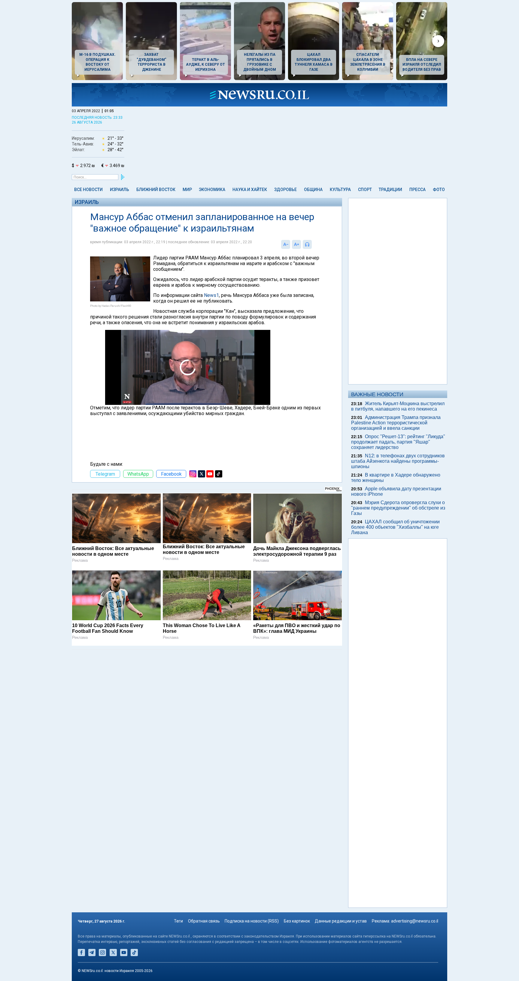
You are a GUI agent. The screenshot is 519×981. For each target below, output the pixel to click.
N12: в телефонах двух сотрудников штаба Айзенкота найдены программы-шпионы (398, 461)
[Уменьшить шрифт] (285, 244)
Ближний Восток (155, 189)
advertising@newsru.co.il (414, 921)
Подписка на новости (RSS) (252, 921)
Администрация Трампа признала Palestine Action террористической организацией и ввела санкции (396, 423)
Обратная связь (204, 921)
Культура (340, 189)
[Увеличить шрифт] (296, 244)
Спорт (365, 189)
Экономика (212, 189)
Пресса (417, 189)
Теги (178, 921)
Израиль (119, 189)
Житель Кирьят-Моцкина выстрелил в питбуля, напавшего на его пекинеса (398, 406)
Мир (187, 189)
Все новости (88, 189)
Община (313, 189)
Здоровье (285, 189)
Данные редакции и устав (341, 921)
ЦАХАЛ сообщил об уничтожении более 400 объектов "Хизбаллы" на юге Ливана (395, 527)
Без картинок (297, 921)
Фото (439, 189)
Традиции (390, 189)
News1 (211, 295)
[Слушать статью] (313, 244)
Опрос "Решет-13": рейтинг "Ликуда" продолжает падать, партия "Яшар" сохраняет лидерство (398, 442)
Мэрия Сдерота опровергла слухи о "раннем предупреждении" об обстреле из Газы (398, 508)
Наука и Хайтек (249, 189)
